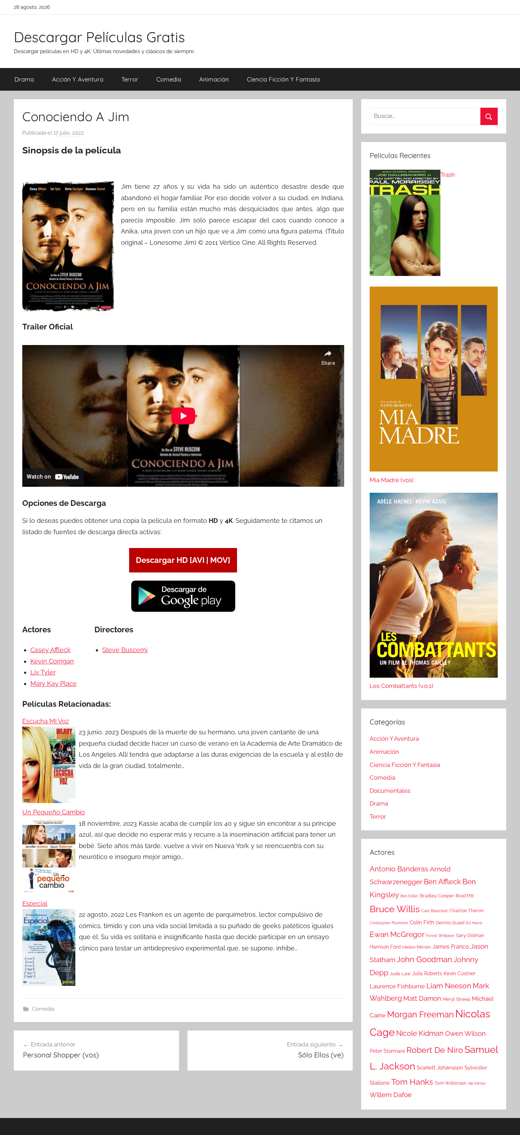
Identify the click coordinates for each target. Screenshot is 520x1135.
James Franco (450, 946)
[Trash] (405, 224)
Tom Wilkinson (450, 1083)
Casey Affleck (50, 650)
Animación (214, 79)
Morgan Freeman (420, 1014)
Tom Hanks (412, 1081)
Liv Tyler (43, 672)
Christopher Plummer (389, 922)
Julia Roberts (427, 973)
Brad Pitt (465, 895)
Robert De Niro (434, 1050)
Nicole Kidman (420, 1033)
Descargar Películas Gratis (99, 37)
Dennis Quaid (450, 922)
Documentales (390, 790)
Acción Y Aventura (77, 79)
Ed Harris (474, 923)
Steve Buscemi (125, 650)
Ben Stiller (409, 895)
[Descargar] (183, 610)
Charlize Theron (466, 910)
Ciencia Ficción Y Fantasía (283, 79)
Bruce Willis (395, 909)
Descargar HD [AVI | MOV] (183, 560)
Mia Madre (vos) (392, 480)
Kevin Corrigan (52, 661)
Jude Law (400, 973)
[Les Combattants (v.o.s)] (434, 587)
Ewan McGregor (397, 934)
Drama (24, 79)
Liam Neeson (448, 986)
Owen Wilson (465, 1033)
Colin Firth (422, 922)
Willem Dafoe (391, 1095)
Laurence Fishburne (397, 986)
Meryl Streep (456, 999)
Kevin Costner (459, 973)
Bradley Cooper (437, 895)
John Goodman (424, 959)
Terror (129, 79)
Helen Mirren (416, 947)
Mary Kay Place (53, 683)
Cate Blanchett (434, 910)
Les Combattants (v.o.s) (401, 685)
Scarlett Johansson (440, 1068)
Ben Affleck (442, 881)
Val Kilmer (477, 1083)
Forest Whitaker (440, 935)
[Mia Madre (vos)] (434, 381)
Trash (447, 174)
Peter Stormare (387, 1051)
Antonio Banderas (399, 869)
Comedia (168, 79)
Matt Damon (422, 998)
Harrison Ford (385, 947)
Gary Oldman (470, 935)
